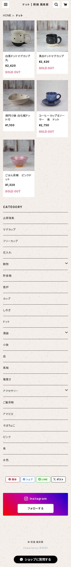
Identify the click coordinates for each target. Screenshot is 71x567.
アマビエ (8, 413)
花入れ (7, 252)
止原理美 (8, 218)
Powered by (31, 548)
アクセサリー (10, 390)
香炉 (6, 287)
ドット (6, 321)
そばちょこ (9, 425)
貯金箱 (7, 275)
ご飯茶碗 (8, 402)
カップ (6, 298)
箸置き (7, 379)
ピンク (7, 437)
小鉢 (6, 344)
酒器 (6, 333)
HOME (7, 15)
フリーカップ (10, 241)
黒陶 (6, 367)
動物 (6, 264)
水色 (6, 460)
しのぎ (7, 310)
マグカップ (9, 229)
